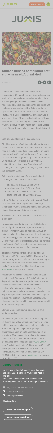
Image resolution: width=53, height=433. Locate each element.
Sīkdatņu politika (9, 401)
